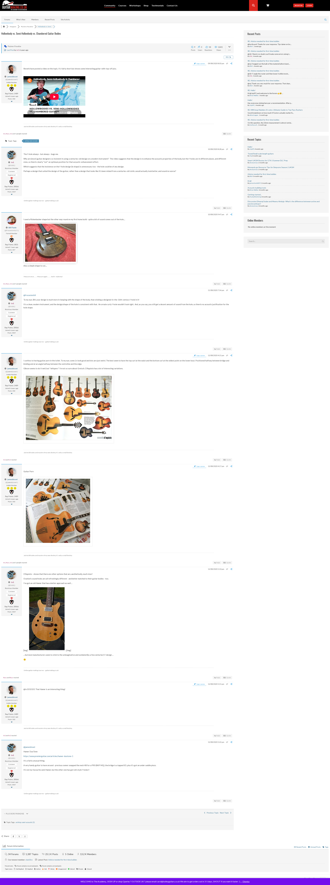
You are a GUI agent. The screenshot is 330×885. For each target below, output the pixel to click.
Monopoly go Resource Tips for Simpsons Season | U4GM (271, 167)
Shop (146, 6)
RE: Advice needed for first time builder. (263, 41)
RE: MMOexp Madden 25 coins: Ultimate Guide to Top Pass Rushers (275, 110)
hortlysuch (253, 125)
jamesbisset (12, 76)
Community (109, 6)
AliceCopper (254, 115)
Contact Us (172, 6)
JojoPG (252, 105)
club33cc (29, 860)
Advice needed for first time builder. (262, 174)
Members (35, 20)
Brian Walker (254, 95)
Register (298, 5)
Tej (251, 156)
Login (309, 5)
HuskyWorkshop (255, 197)
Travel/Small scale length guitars (261, 154)
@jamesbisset (29, 747)
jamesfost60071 (255, 183)
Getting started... (255, 194)
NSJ (251, 56)
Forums (7, 20)
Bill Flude (12, 227)
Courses (122, 6)
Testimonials (157, 6)
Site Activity (65, 20)
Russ (8, 134)
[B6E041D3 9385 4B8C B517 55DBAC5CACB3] (50, 261)
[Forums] (4, 26)
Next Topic (225, 813)
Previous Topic (212, 813)
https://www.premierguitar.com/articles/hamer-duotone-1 (48, 756)
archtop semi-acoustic (31, 141)
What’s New (20, 20)
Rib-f (251, 46)
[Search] (253, 5)
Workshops (135, 6)
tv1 (18, 50)
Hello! (250, 100)
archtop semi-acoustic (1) (25, 822)
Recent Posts (50, 20)
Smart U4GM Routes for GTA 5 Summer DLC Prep (268, 160)
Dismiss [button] (246, 881)
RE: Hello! (251, 90)
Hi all (249, 181)
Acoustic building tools (257, 188)
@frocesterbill (29, 295)
